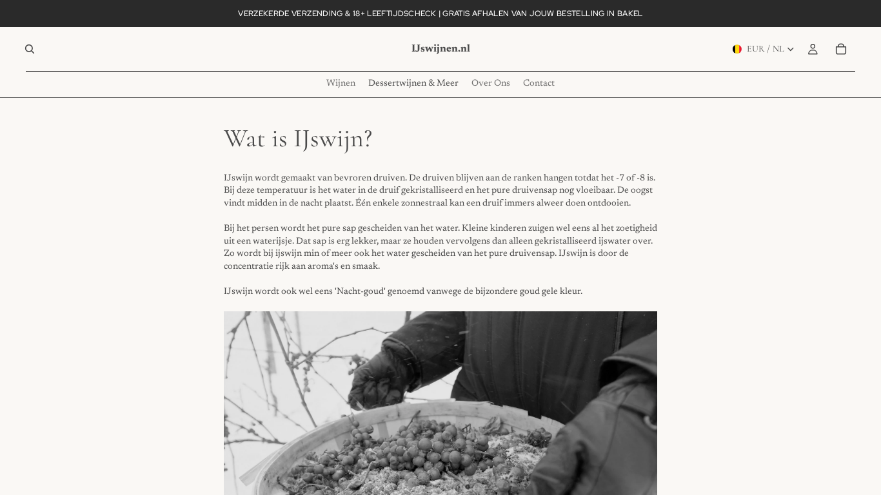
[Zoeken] (29, 49)
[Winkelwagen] (841, 49)
